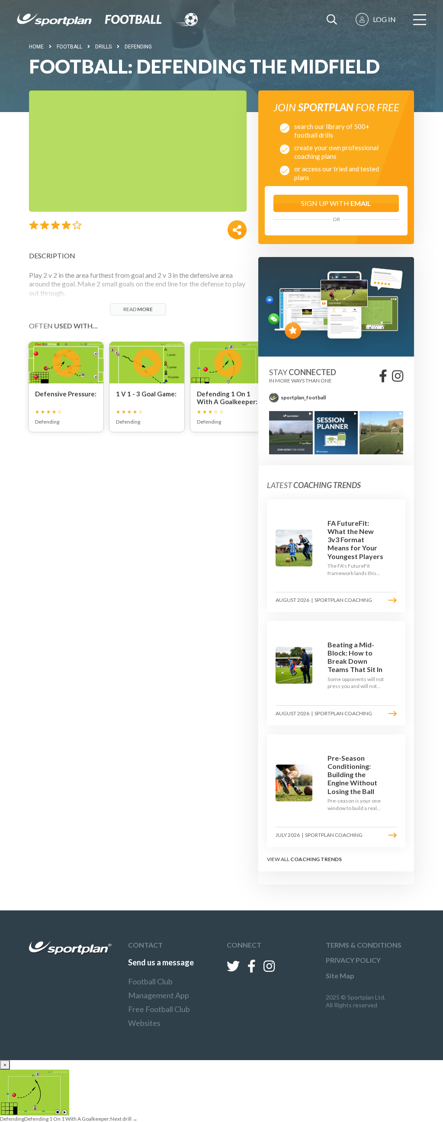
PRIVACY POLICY (353, 960)
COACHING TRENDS (316, 859)
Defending (138, 47)
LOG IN (384, 19)
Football (69, 47)
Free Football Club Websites (159, 1016)
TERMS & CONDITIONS (363, 945)
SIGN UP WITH (336, 203)
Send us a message (161, 962)
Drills (103, 47)
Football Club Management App (158, 988)
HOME (36, 47)
